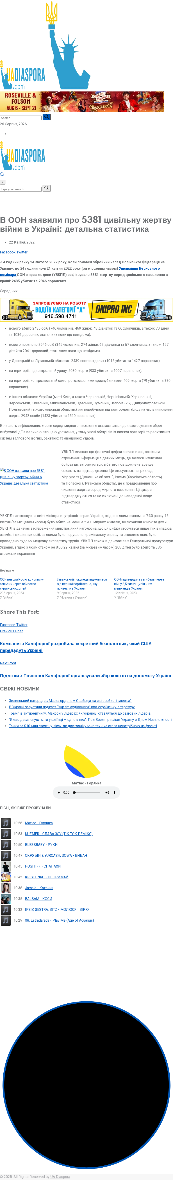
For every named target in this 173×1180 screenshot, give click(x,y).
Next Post (8, 663)
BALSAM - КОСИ (38, 899)
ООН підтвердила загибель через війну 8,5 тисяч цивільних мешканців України (139, 584)
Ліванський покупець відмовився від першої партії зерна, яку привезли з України (82, 584)
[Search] (2, 175)
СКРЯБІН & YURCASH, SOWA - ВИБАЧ (56, 855)
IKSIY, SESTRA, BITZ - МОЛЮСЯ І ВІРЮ (57, 909)
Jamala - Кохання (39, 888)
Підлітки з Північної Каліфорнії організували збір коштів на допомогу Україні (85, 675)
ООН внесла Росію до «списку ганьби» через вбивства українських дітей (22, 584)
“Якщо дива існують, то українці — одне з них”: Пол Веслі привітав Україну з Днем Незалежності (90, 720)
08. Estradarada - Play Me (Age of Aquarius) (59, 920)
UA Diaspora (60, 1177)
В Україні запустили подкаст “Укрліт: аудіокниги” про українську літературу (72, 707)
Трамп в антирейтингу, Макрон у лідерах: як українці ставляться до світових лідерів (80, 713)
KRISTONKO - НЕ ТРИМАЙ (46, 877)
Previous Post (11, 631)
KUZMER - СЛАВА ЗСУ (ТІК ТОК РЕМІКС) (59, 834)
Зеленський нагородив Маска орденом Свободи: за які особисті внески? (70, 701)
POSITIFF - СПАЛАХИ (43, 866)
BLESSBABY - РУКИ (41, 845)
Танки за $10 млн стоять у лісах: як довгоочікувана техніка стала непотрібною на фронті (83, 726)
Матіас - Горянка (39, 823)
